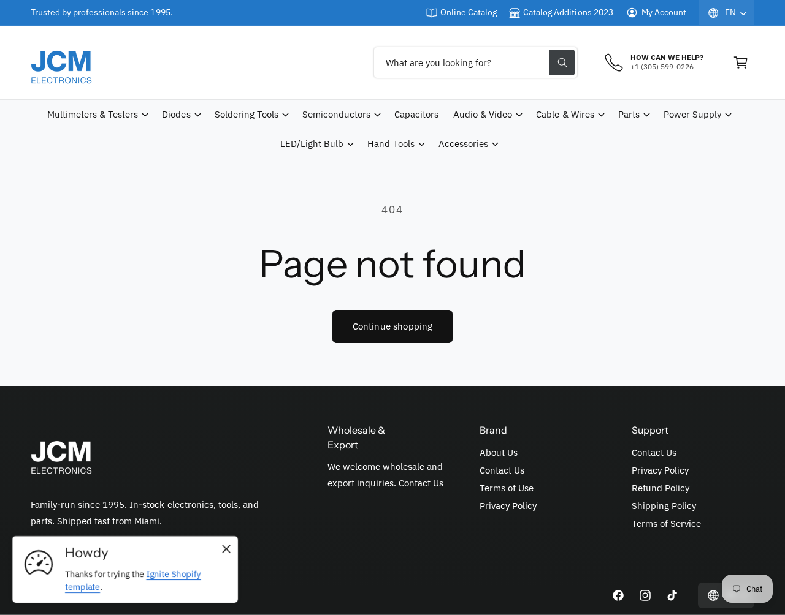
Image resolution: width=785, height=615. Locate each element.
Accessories (463, 143)
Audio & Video (482, 114)
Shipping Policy (664, 505)
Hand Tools (390, 143)
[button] (741, 62)
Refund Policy (660, 488)
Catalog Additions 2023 (568, 12)
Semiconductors (336, 114)
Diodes (176, 114)
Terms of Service (666, 523)
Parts (629, 114)
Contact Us (421, 483)
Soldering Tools (246, 114)
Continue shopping (393, 326)
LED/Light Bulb (311, 143)
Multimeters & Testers (92, 114)
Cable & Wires (565, 114)
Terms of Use (507, 488)
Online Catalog (468, 12)
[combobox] (475, 62)
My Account (663, 12)
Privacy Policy (508, 505)
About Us (499, 452)
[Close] (226, 549)
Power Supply (692, 114)
